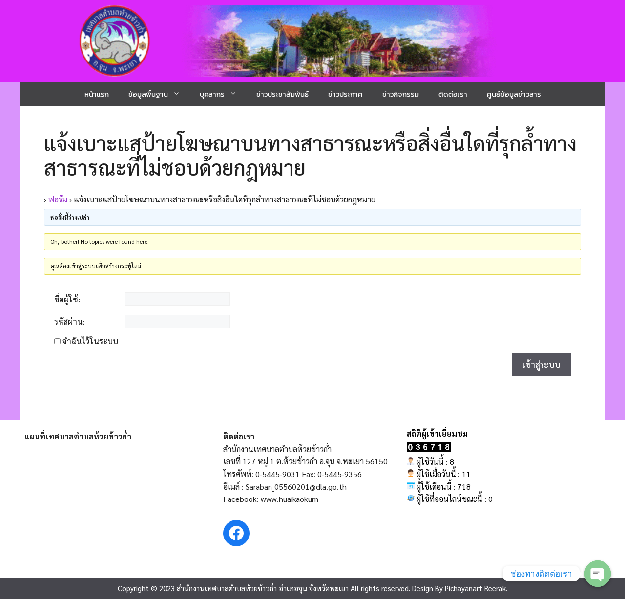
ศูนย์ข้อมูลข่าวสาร (514, 94)
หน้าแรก (96, 94)
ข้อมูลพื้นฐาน (148, 94)
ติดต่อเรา (452, 94)
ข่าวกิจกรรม (400, 94)
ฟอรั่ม (57, 199)
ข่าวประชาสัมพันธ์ (282, 94)
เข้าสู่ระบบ (541, 364)
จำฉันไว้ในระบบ (90, 341)
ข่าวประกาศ (345, 94)
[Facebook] (236, 533)
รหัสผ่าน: (69, 322)
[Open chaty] (597, 573)
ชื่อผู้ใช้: (67, 299)
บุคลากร (212, 94)
